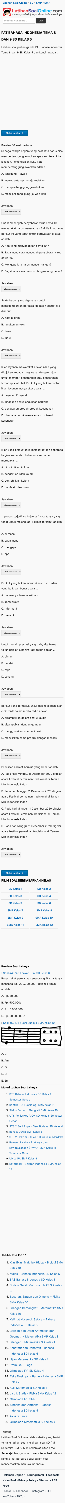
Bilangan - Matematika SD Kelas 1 (32, 1342)
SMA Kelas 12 (44, 924)
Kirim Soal (9, 1480)
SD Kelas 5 (15, 903)
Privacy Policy (27, 1480)
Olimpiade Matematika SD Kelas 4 (32, 1422)
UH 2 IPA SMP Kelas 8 (23, 1158)
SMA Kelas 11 (15, 924)
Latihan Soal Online (15, 2)
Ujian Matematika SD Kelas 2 (29, 1359)
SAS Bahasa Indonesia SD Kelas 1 (32, 1279)
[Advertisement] (32, 91)
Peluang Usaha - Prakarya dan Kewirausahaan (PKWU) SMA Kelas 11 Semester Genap (32, 1148)
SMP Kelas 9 (15, 917)
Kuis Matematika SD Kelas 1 (28, 1387)
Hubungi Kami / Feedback (42, 1475)
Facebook (22, 1491)
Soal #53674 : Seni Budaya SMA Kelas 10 (29, 1022)
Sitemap (44, 1480)
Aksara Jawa (18, 1416)
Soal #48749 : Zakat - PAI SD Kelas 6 (26, 973)
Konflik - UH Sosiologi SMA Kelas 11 (31, 1105)
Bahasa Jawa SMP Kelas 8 (25, 1131)
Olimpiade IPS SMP (23, 1399)
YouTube (8, 1496)
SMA (47, 2)
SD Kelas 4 (44, 896)
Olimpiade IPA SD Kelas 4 (27, 1370)
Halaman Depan (13, 1475)
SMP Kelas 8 (44, 910)
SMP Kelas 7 (15, 910)
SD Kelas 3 (15, 896)
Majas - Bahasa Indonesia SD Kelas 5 (35, 1274)
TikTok (21, 1496)
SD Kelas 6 (44, 903)
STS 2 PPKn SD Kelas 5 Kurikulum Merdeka (36, 1137)
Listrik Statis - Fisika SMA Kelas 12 (33, 1393)
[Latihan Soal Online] (32, 12)
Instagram (38, 1491)
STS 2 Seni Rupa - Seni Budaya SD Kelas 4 (36, 1126)
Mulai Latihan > (14, 133)
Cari (41, 20)
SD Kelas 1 (15, 888)
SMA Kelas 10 (44, 917)
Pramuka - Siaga (21, 1365)
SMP (39, 2)
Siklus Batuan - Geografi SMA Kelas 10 (33, 1110)
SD (32, 2)
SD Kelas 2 (44, 888)
